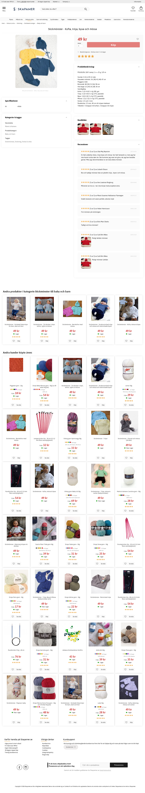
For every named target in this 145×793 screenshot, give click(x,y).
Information (137, 1)
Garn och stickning (42, 19)
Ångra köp (45, 755)
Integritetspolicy (47, 752)
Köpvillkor (45, 746)
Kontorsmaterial (89, 19)
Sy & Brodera (54, 19)
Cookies (45, 750)
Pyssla (11, 19)
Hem (3, 23)
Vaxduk (99, 19)
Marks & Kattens (10, 126)
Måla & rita (19, 19)
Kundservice (46, 743)
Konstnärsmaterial (128, 19)
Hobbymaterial (72, 19)
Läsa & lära (117, 19)
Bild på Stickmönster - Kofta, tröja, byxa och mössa (35, 90)
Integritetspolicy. (105, 770)
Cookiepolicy (46, 748)
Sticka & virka (29, 19)
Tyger (63, 19)
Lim (81, 19)
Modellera (108, 19)
